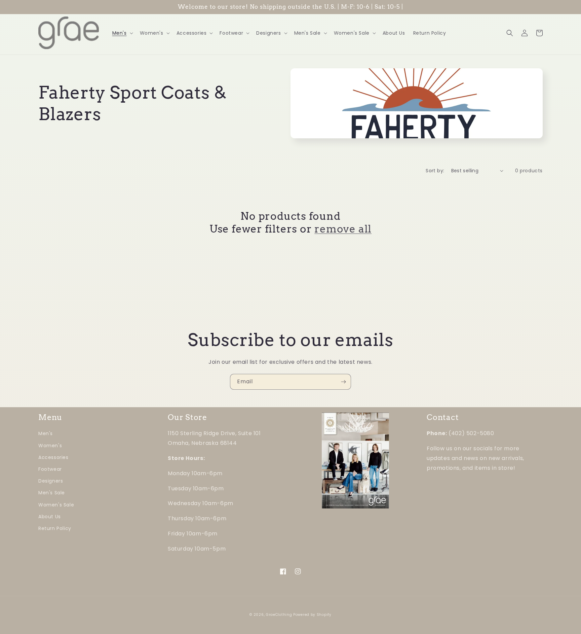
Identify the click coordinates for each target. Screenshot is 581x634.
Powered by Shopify (312, 614)
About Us (49, 516)
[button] (122, 33)
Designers (50, 481)
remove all (343, 228)
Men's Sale (51, 492)
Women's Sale (56, 504)
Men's (45, 433)
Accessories (53, 457)
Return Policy (54, 528)
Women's (50, 445)
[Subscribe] (343, 382)
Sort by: (435, 170)
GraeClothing (279, 614)
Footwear (50, 469)
